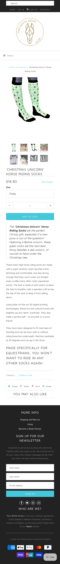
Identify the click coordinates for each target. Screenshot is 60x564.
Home (12, 10)
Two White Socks (24, 539)
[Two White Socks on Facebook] (21, 503)
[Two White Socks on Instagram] (33, 503)
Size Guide (47, 181)
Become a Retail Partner (30, 428)
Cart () (33, 10)
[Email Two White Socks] (39, 503)
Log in (20, 10)
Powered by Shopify (41, 539)
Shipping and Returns (30, 419)
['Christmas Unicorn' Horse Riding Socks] (30, 100)
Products (21, 67)
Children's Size (25, 375)
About (29, 526)
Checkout (45, 10)
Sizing (30, 424)
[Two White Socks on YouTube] (27, 503)
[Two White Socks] (30, 32)
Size (8, 187)
